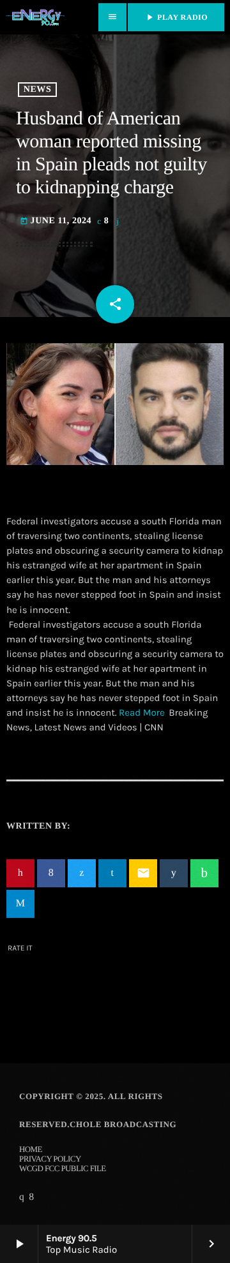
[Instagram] (21, 1197)
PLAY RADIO (176, 17)
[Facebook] (31, 1197)
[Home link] (35, 17)
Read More (142, 712)
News (37, 89)
